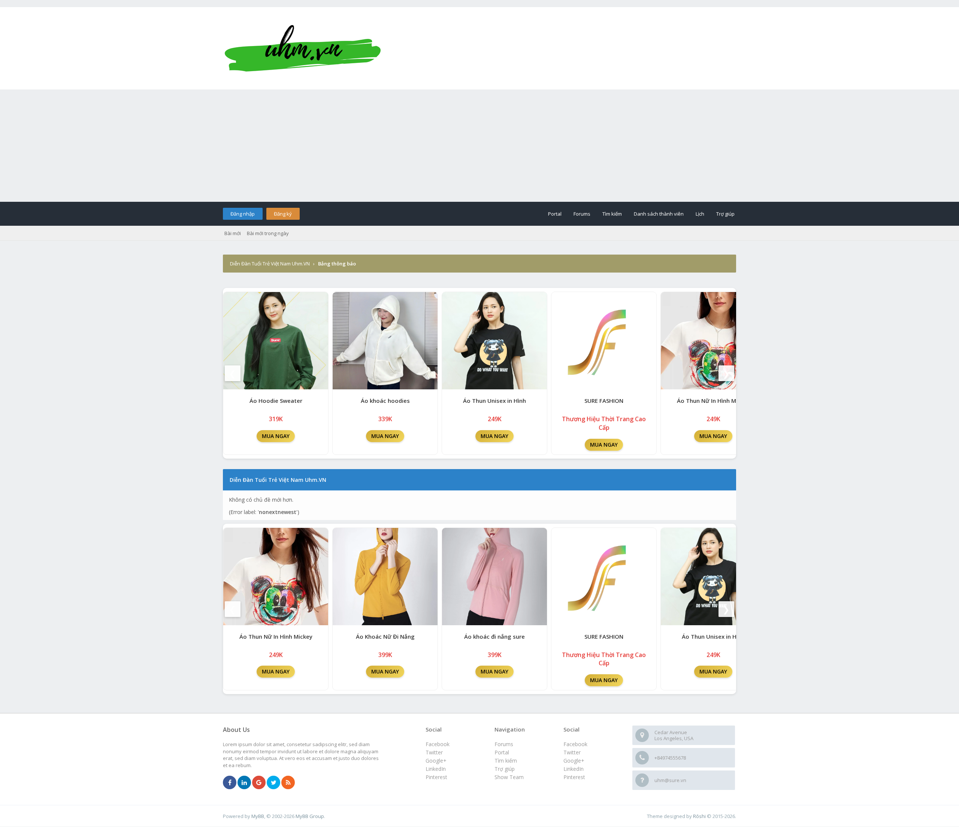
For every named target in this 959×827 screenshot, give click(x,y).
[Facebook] (229, 782)
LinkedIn (573, 768)
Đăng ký (283, 213)
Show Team (509, 777)
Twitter (572, 752)
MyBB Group (310, 816)
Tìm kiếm (612, 213)
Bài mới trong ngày (268, 233)
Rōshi (699, 816)
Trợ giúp (725, 213)
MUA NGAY (276, 436)
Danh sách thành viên (659, 213)
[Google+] (259, 782)
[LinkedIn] (244, 782)
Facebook (575, 744)
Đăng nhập (242, 213)
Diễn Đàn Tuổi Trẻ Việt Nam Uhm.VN (270, 263)
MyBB (257, 816)
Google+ (573, 760)
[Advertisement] (479, 145)
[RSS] (288, 782)
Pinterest (574, 777)
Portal (555, 213)
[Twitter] (273, 782)
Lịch (700, 213)
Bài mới (232, 233)
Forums (582, 213)
